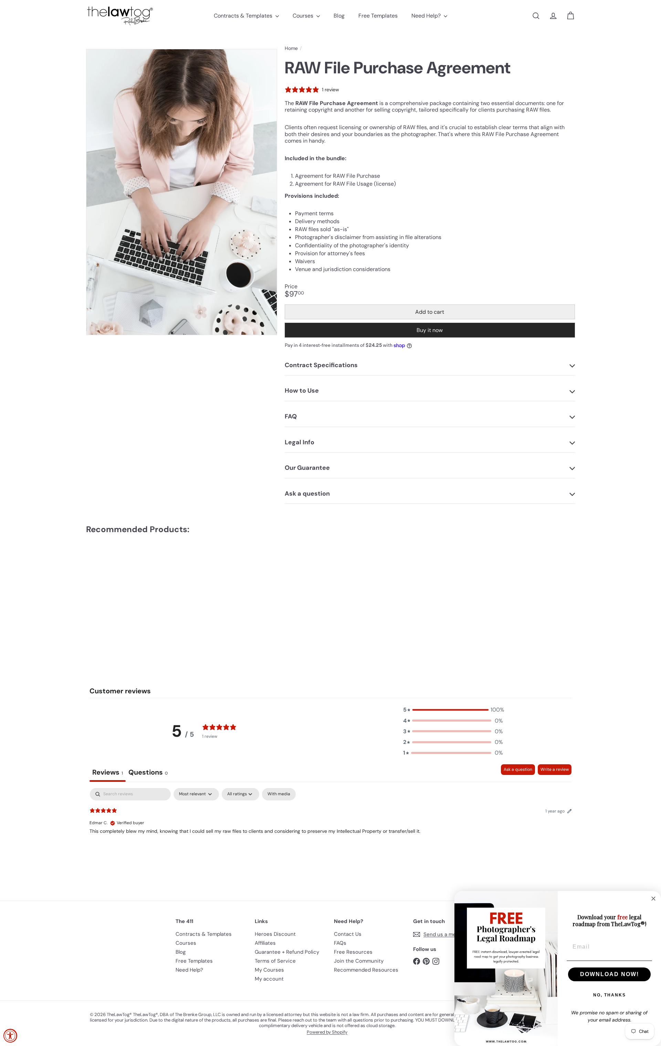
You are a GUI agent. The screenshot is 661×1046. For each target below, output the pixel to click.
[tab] (148, 773)
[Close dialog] (653, 898)
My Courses (269, 969)
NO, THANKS (609, 995)
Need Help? (426, 15)
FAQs (340, 943)
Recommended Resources (366, 969)
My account (269, 978)
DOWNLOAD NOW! (609, 974)
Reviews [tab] (107, 772)
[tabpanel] (330, 832)
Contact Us (347, 934)
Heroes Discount (275, 934)
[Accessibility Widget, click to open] (10, 1036)
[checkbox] (279, 794)
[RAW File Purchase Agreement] (124, 593)
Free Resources (353, 952)
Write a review (555, 769)
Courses (304, 15)
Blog (339, 15)
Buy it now (430, 330)
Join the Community (359, 960)
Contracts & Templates (244, 15)
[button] (453, 709)
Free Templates (378, 15)
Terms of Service (275, 960)
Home (291, 48)
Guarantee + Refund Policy (287, 952)
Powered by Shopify (327, 1032)
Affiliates (265, 943)
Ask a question (518, 769)
